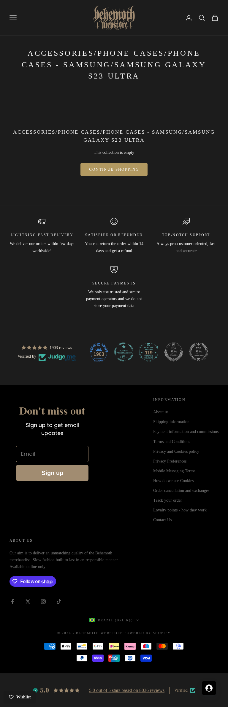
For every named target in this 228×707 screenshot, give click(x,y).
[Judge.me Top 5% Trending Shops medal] (198, 352)
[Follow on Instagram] (43, 601)
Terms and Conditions (171, 441)
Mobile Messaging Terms (174, 471)
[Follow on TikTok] (59, 601)
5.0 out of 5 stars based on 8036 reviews (126, 690)
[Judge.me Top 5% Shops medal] (173, 352)
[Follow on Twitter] (28, 601)
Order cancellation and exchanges (181, 490)
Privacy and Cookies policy (176, 451)
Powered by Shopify (147, 633)
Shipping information (171, 422)
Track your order (167, 500)
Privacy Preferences (169, 461)
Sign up (52, 473)
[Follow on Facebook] (12, 601)
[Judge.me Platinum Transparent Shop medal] (123, 352)
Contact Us (162, 520)
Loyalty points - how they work (180, 510)
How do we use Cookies (173, 481)
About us (160, 412)
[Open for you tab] (209, 688)
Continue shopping (114, 169)
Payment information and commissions (185, 431)
